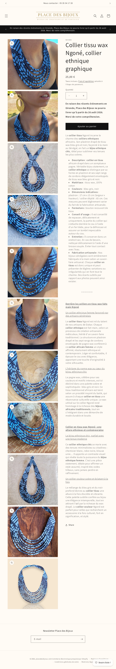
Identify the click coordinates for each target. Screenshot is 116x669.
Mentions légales (88, 662)
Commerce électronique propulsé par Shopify (70, 659)
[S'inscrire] (81, 639)
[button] (6, 16)
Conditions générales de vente (67, 662)
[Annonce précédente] (6, 3)
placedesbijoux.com (44, 659)
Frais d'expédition (86, 81)
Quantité (69, 89)
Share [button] (71, 525)
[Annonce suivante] (110, 3)
